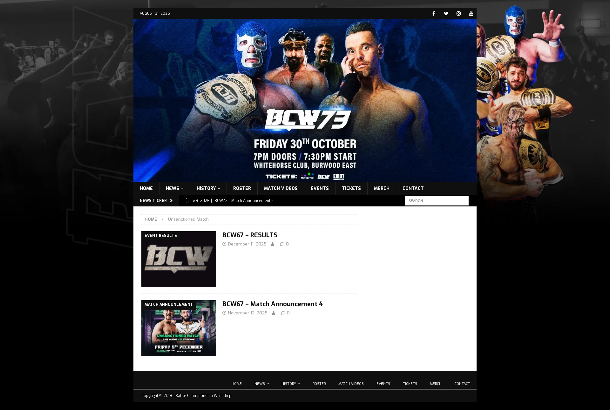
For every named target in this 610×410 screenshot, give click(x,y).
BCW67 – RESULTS (249, 235)
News (172, 188)
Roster (242, 188)
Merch (382, 188)
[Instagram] (458, 13)
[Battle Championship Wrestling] (305, 178)
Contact (413, 188)
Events (320, 188)
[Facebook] (433, 13)
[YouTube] (471, 13)
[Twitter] (446, 13)
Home (146, 188)
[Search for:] (437, 201)
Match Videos (281, 188)
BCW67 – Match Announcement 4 (272, 304)
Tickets (351, 188)
